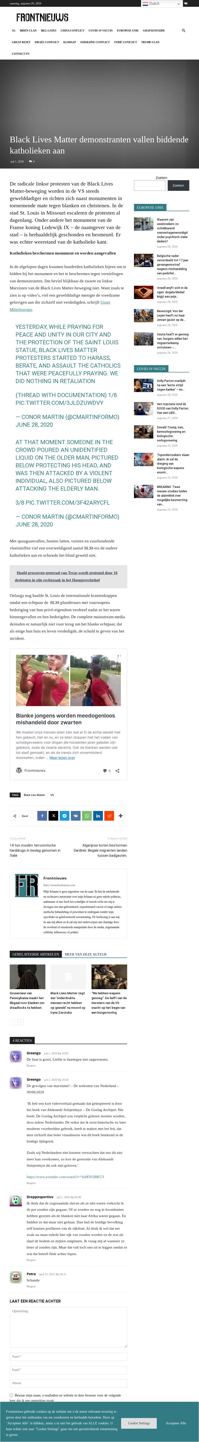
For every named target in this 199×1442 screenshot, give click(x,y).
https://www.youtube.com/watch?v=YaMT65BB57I (65, 1177)
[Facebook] (42, 816)
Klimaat (69, 42)
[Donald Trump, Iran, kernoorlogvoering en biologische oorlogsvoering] (143, 432)
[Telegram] (64, 816)
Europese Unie (128, 30)
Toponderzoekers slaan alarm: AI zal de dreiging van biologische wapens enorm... (173, 463)
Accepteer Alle (176, 1423)
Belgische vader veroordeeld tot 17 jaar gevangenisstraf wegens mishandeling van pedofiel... (172, 264)
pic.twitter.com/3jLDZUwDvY (59, 403)
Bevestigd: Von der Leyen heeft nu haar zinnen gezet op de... (171, 315)
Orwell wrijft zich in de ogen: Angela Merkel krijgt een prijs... (172, 292)
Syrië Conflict (125, 42)
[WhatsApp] (87, 816)
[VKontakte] (185, 3)
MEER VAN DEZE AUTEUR (86, 954)
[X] (53, 816)
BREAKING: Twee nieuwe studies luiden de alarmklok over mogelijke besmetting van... (172, 495)
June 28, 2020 (34, 424)
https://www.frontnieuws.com (59, 885)
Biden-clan (28, 30)
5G (14, 30)
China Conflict (72, 30)
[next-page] (20, 1022)
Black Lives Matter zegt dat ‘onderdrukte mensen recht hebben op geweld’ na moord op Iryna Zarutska (67, 1002)
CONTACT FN (20, 53)
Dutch (153, 3)
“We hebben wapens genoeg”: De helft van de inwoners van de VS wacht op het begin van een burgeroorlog (109, 1002)
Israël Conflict (47, 42)
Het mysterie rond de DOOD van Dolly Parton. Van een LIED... (173, 408)
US (52, 795)
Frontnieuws (54, 878)
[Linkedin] (98, 816)
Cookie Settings (139, 1423)
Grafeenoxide (154, 30)
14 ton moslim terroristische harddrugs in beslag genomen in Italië (35, 850)
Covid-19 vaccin (101, 30)
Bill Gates (48, 30)
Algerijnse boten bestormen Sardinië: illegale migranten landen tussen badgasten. (100, 850)
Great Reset (21, 42)
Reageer (31, 1065)
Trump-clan (150, 42)
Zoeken (161, 177)
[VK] (76, 816)
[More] (121, 816)
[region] (99, 1422)
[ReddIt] (109, 816)
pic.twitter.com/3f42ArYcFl (68, 502)
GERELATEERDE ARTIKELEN (36, 954)
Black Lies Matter (34, 795)
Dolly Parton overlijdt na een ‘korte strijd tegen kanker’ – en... (171, 385)
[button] (183, 30)
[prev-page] (13, 1022)
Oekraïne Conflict (95, 42)
